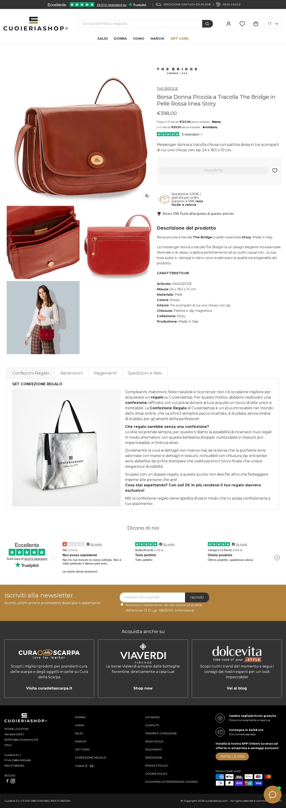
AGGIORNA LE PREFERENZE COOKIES (171, 781)
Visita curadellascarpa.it (49, 688)
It (270, 24)
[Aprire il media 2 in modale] (81, 129)
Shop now (143, 688)
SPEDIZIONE (153, 757)
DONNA (80, 717)
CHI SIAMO (152, 717)
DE (92, 765)
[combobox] (140, 24)
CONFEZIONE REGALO (90, 757)
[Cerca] (207, 24)
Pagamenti (105, 373)
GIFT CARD (82, 749)
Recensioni (71, 373)
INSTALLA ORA (232, 756)
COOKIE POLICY (156, 773)
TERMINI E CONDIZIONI (161, 733)
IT (86, 765)
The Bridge (167, 89)
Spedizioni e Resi (145, 373)
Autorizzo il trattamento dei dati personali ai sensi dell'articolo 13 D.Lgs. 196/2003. (164, 607)
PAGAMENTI (153, 749)
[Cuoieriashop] (35, 23)
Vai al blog (237, 688)
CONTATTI (152, 725)
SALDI (79, 733)
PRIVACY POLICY (156, 765)
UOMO (79, 725)
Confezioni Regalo (30, 373)
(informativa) (184, 610)
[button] (256, 24)
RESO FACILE (154, 741)
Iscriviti (197, 597)
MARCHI (80, 741)
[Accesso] (228, 24)
